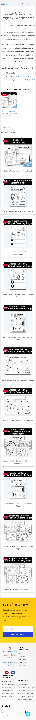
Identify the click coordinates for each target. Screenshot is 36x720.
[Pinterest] (7, 672)
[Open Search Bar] (28, 4)
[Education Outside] (4, 4)
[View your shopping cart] (22, 4)
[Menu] (33, 4)
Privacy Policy (7, 663)
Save (5, 94)
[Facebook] (13, 672)
